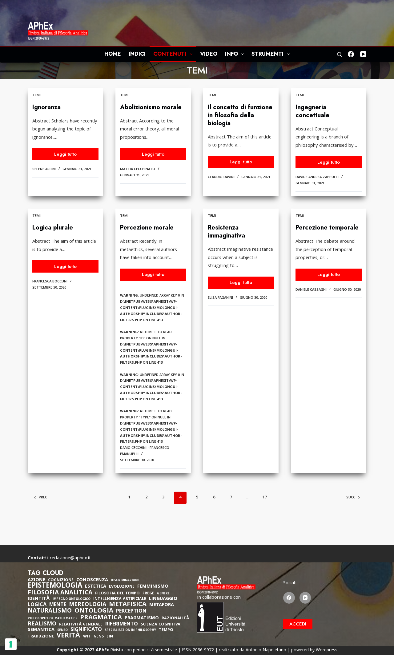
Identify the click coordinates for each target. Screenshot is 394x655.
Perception (131, 611)
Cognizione (61, 580)
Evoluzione (122, 587)
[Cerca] (339, 54)
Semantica (41, 630)
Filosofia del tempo (117, 594)
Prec (43, 498)
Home (112, 54)
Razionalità (175, 619)
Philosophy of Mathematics (52, 619)
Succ (350, 498)
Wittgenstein (98, 637)
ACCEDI (297, 624)
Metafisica (128, 604)
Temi (36, 95)
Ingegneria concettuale (312, 111)
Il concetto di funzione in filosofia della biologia (240, 115)
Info (231, 54)
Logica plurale (52, 227)
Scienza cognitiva (160, 625)
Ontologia (93, 611)
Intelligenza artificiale (119, 599)
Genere (163, 594)
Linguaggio (163, 599)
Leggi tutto (70, 155)
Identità (39, 599)
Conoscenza (92, 580)
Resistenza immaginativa (226, 231)
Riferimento (121, 624)
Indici (137, 54)
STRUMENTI (267, 54)
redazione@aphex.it (70, 558)
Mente (57, 605)
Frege (148, 594)
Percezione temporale (327, 227)
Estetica (95, 586)
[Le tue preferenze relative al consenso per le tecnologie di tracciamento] (11, 644)
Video (208, 54)
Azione (36, 580)
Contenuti (169, 54)
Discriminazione (125, 580)
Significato (86, 630)
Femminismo (152, 586)
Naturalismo (50, 611)
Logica (37, 605)
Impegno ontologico (71, 599)
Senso (62, 630)
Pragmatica (101, 618)
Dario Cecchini (133, 448)
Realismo (42, 624)
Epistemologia (55, 586)
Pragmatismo (142, 618)
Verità (68, 636)
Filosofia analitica (60, 593)
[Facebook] (351, 54)
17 (265, 497)
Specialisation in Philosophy (130, 630)
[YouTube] (363, 54)
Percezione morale (147, 227)
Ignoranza (46, 107)
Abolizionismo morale (151, 107)
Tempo (166, 630)
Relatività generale (81, 625)
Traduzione (41, 637)
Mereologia (87, 605)
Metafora (161, 605)
